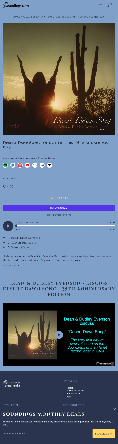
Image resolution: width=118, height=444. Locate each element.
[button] (107, 5)
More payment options (59, 214)
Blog (68, 396)
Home (16, 16)
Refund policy (73, 393)
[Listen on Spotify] (5, 165)
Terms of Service (75, 390)
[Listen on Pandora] (12, 165)
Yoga (26, 16)
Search (70, 387)
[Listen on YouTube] (27, 165)
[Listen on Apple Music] (20, 165)
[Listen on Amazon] (34, 165)
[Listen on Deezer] (42, 165)
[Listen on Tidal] (49, 165)
